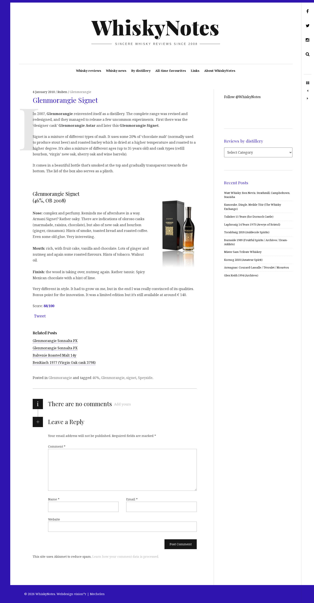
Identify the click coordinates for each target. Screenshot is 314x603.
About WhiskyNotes (219, 71)
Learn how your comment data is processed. (125, 556)
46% (95, 377)
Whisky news (116, 71)
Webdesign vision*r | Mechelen (81, 594)
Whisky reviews (88, 71)
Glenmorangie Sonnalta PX (55, 340)
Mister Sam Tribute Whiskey (242, 252)
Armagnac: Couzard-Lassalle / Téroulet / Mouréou (256, 267)
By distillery (141, 71)
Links (195, 71)
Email (132, 499)
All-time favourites (170, 71)
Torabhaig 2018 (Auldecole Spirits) (246, 232)
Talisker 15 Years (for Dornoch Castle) (248, 216)
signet (131, 377)
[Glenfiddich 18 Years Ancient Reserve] (307, 91)
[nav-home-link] (307, 83)
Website (54, 519)
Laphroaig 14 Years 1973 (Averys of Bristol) (252, 224)
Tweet (40, 315)
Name (53, 499)
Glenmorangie (80, 92)
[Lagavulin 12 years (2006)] (307, 98)
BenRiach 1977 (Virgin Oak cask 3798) (64, 362)
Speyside (145, 377)
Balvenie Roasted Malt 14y (54, 355)
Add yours (122, 404)
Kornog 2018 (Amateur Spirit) (243, 260)
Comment (56, 446)
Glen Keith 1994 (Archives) (241, 275)
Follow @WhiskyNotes (242, 96)
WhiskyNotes (155, 27)
